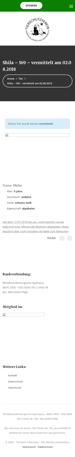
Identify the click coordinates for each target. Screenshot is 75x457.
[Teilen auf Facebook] (62, 238)
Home (10, 78)
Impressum (14, 387)
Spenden (31, 5)
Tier (20, 78)
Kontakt (12, 375)
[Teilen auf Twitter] (69, 238)
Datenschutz (15, 381)
